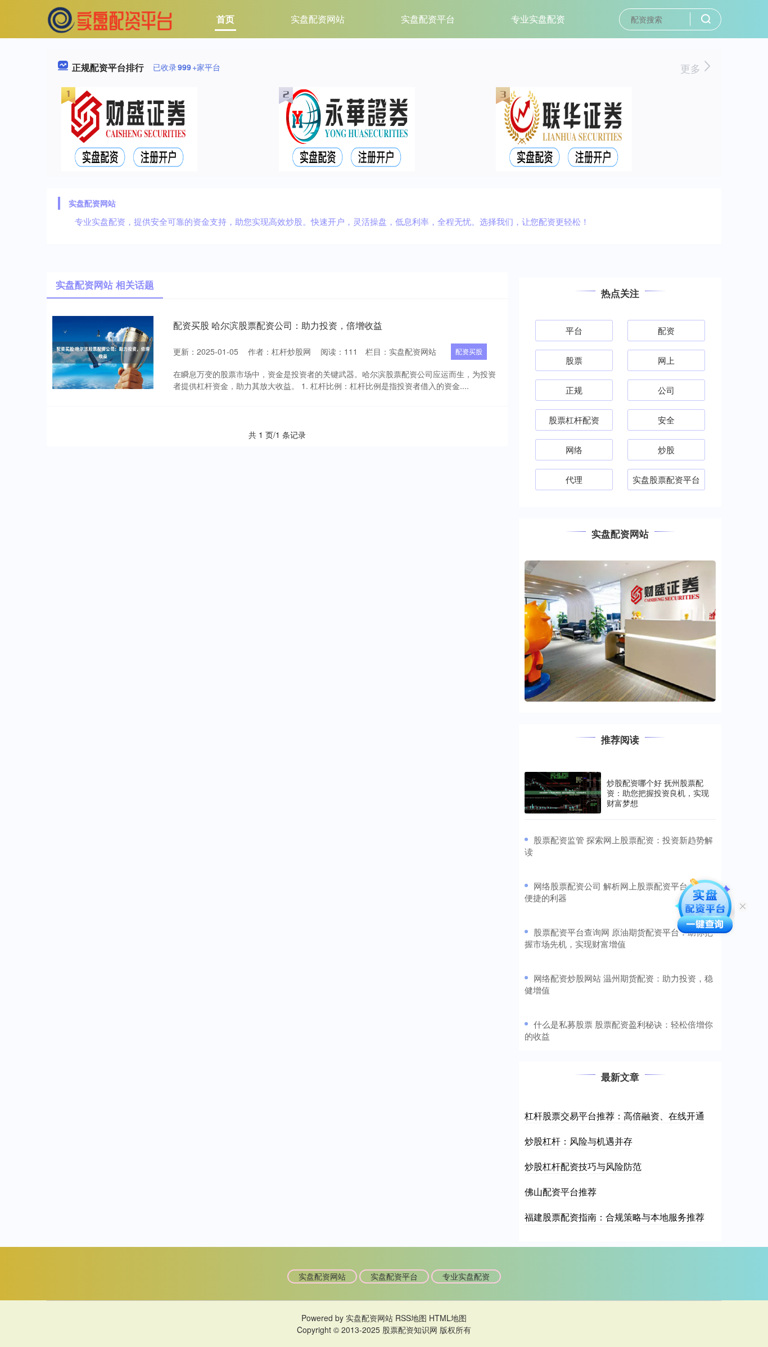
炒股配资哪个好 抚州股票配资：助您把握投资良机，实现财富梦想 (658, 792)
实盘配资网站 (318, 18)
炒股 (666, 449)
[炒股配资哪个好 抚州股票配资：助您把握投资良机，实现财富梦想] (563, 792)
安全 (666, 420)
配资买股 (468, 351)
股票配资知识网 (409, 1329)
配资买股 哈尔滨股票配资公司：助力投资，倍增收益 (277, 325)
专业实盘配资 (538, 18)
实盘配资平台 (428, 18)
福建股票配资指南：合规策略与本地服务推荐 (614, 1216)
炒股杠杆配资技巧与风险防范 (583, 1166)
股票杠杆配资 (574, 420)
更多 (691, 68)
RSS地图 (411, 1317)
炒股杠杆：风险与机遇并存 (579, 1140)
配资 (666, 330)
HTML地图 (448, 1317)
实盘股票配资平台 (666, 479)
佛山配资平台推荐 (561, 1191)
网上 (666, 360)
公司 (666, 390)
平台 (574, 330)
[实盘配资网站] (110, 18)
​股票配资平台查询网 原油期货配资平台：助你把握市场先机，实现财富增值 (619, 938)
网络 (574, 449)
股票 (574, 360)
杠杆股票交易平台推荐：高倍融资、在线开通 (614, 1115)
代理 (574, 479)
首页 (225, 18)
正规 (574, 390)
